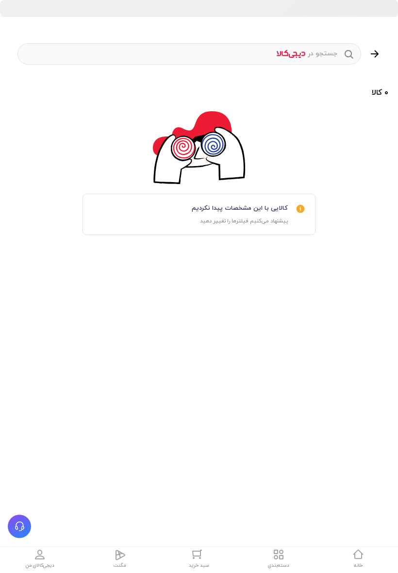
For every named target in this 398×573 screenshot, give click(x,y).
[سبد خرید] (199, 554)
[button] (19, 526)
